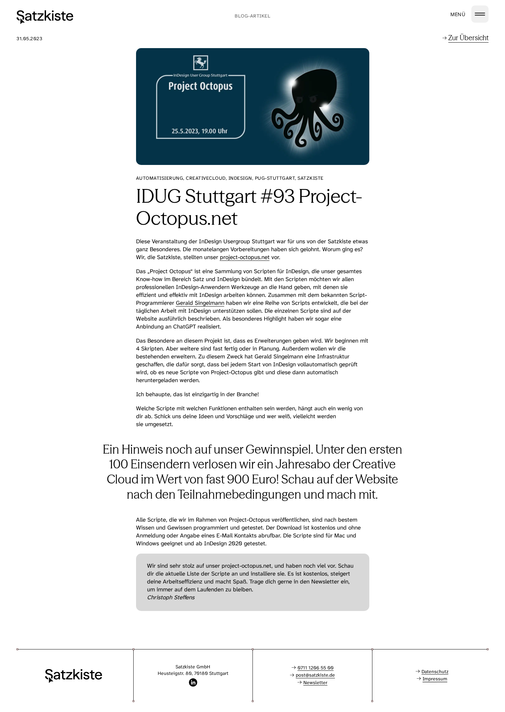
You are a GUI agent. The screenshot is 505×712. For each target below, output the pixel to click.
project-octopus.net (245, 257)
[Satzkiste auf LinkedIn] (193, 682)
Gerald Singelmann (200, 303)
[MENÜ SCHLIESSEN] (480, 14)
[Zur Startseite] (44, 17)
